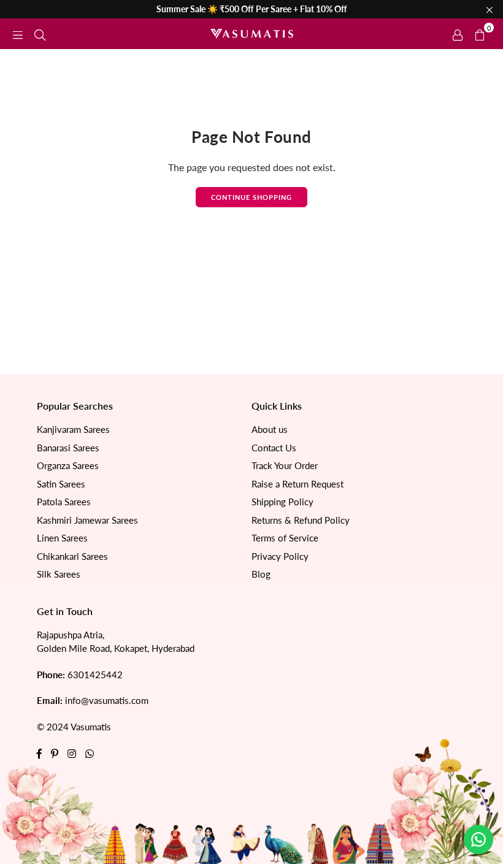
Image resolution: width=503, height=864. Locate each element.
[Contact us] (478, 839)
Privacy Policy (280, 556)
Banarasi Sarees (68, 447)
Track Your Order (285, 465)
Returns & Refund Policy (301, 520)
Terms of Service (285, 537)
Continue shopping (251, 197)
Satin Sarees (61, 483)
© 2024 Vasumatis (74, 726)
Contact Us (274, 447)
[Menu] (18, 33)
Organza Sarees (68, 465)
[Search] (40, 33)
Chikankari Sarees (72, 556)
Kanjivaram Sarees (73, 429)
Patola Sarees (64, 501)
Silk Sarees (58, 573)
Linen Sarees (62, 537)
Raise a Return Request (298, 483)
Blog (261, 573)
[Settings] (458, 34)
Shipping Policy (282, 501)
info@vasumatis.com (106, 700)
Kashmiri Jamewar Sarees (87, 520)
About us (270, 429)
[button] (480, 34)
